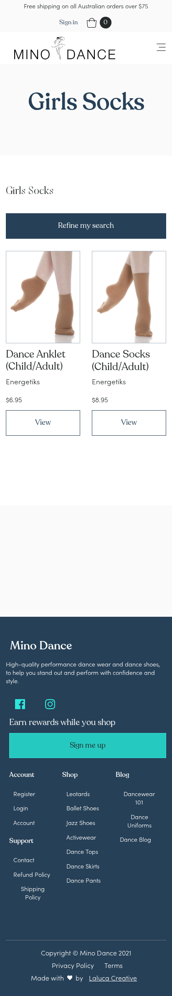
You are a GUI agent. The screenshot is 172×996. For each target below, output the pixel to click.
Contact (23, 860)
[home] (62, 47)
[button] (156, 48)
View (43, 422)
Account (24, 822)
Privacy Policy (73, 965)
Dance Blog (135, 839)
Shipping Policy (33, 892)
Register (24, 793)
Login (20, 808)
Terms (113, 965)
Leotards (78, 793)
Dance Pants (83, 880)
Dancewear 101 (139, 797)
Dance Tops (82, 851)
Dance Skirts (82, 866)
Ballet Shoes (82, 808)
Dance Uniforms (139, 820)
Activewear (81, 837)
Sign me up (88, 745)
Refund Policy (31, 874)
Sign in (68, 22)
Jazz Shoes (80, 822)
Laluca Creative (113, 977)
